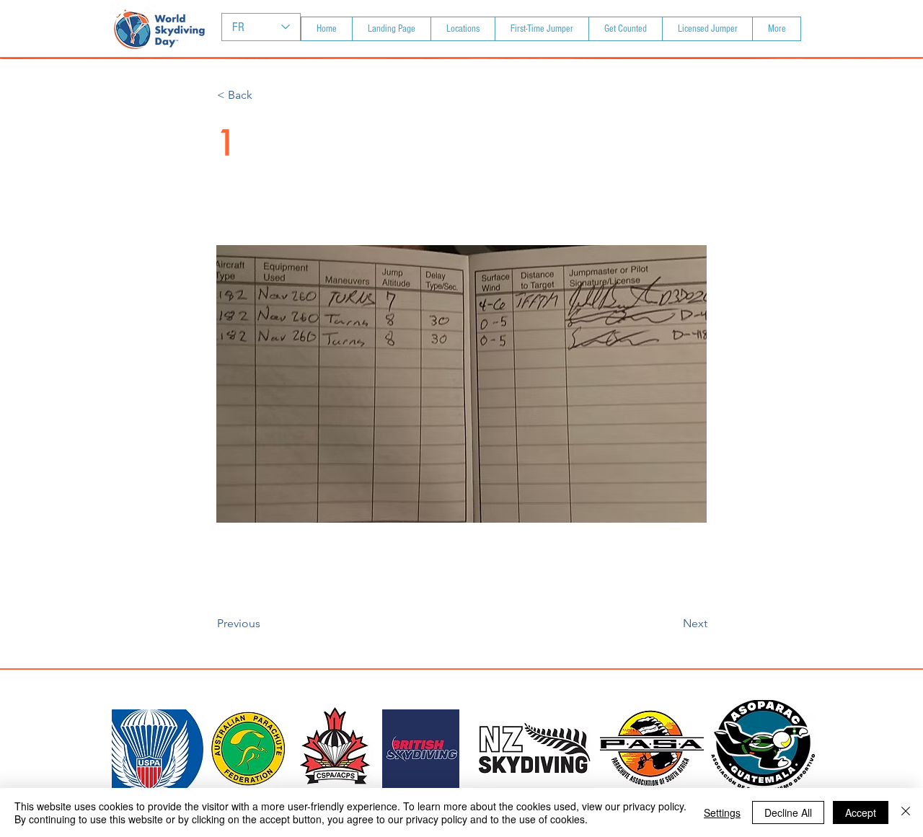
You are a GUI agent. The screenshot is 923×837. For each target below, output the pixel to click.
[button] (264, 95)
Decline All (788, 812)
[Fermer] (905, 812)
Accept (860, 812)
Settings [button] (722, 812)
